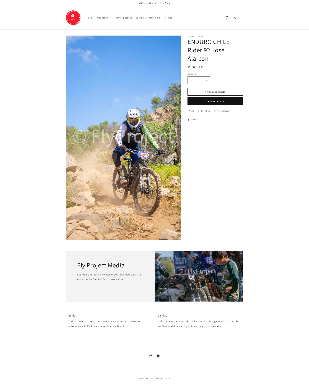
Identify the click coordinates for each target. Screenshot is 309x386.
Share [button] (194, 119)
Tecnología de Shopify (162, 379)
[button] (227, 17)
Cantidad (191, 74)
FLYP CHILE (149, 379)
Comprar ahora (215, 100)
